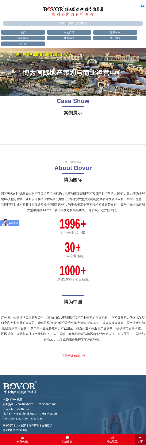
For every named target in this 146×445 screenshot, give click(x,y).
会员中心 (81, 23)
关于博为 (115, 38)
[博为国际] (73, 10)
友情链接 (47, 425)
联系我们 (8, 425)
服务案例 (23, 38)
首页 (23, 32)
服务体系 (115, 32)
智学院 (23, 43)
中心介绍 (69, 32)
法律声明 (34, 425)
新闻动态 (69, 38)
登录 (62, 23)
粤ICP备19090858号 (15, 430)
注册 (71, 23)
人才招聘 (21, 425)
